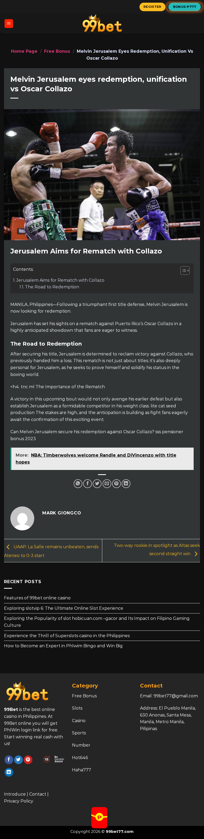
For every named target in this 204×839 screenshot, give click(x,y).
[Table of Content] (185, 270)
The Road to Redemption (52, 286)
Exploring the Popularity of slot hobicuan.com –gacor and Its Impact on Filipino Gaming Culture (97, 622)
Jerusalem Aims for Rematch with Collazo (60, 280)
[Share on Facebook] (87, 483)
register (152, 7)
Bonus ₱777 (185, 7)
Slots (77, 708)
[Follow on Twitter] (18, 759)
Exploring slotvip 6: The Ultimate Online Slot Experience (63, 608)
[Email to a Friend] (107, 483)
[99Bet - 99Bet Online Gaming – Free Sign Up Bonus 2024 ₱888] (102, 23)
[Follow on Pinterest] (28, 759)
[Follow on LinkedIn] (9, 772)
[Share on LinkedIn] (126, 483)
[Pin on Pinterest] (116, 483)
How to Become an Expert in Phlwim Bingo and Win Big (63, 645)
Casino (79, 720)
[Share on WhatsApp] (78, 483)
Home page (24, 51)
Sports (79, 732)
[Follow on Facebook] (9, 759)
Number (81, 745)
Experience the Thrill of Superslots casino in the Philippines (67, 635)
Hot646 (80, 757)
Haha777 (81, 769)
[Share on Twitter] (97, 483)
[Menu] (9, 23)
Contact (37, 794)
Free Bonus (57, 51)
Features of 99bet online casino (37, 597)
